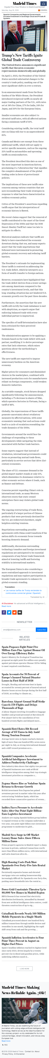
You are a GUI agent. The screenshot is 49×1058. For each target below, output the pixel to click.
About (37, 1051)
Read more (6, 606)
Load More (24, 969)
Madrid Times (24, 3)
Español (44, 10)
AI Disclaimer (19, 1054)
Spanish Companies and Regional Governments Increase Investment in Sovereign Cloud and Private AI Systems (24, 16)
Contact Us (29, 1051)
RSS (6, 1045)
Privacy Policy (7, 1054)
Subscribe (41, 630)
